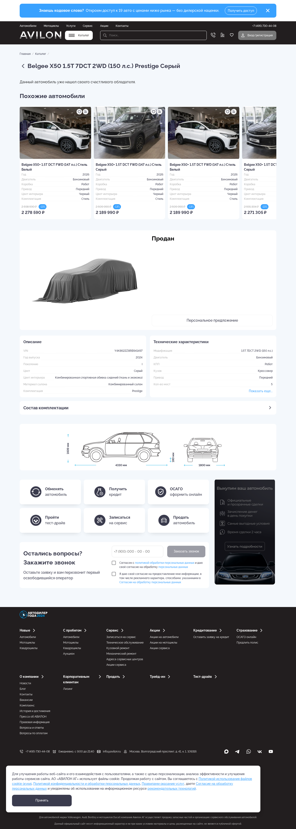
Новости (25, 683)
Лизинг (68, 688)
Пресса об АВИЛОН (33, 716)
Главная (25, 53)
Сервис (88, 26)
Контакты (122, 26)
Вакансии (26, 700)
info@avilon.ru (112, 751)
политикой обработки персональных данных (164, 562)
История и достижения (35, 711)
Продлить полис (247, 642)
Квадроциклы (28, 648)
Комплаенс (27, 705)
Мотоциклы (51, 26)
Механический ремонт (121, 653)
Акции (104, 26)
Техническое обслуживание (125, 642)
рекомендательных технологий (172, 788)
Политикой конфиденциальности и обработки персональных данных (86, 784)
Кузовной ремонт (118, 648)
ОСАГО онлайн (246, 637)
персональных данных (173, 567)
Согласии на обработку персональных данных (150, 582)
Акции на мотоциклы (163, 642)
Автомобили (28, 26)
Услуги (70, 26)
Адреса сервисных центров (124, 659)
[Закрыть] (268, 11)
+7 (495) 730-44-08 (38, 751)
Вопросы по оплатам (33, 733)
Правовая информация (34, 722)
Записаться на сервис (121, 637)
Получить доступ (241, 10)
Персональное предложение (212, 320)
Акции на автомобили (164, 637)
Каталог (40, 53)
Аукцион (68, 653)
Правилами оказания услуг (163, 784)
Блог (23, 688)
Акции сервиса (116, 664)
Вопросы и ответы (32, 727)
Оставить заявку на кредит (211, 637)
